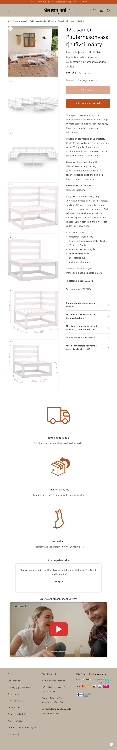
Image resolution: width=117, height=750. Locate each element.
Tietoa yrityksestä (16, 700)
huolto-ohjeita (95, 272)
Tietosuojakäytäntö (17, 714)
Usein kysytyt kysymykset (20, 687)
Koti (9, 21)
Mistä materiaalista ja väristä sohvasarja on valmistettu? (81, 328)
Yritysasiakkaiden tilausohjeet (22, 727)
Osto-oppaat (14, 694)
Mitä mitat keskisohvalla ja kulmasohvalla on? (80, 316)
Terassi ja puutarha (21, 21)
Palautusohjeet (15, 720)
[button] (9, 10)
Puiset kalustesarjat (38, 21)
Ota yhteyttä (14, 734)
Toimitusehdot (15, 707)
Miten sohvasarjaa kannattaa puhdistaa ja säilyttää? (81, 347)
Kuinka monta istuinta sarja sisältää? (81, 305)
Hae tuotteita (14, 680)
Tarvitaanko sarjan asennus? (81, 337)
